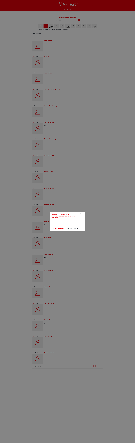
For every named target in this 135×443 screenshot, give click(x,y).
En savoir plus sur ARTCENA (72, 228)
